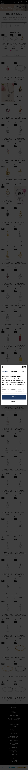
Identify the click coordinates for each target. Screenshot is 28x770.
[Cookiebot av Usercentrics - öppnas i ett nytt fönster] (20, 367)
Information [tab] (14, 371)
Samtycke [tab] (5, 371)
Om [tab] (23, 371)
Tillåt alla (14, 396)
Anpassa (13, 401)
